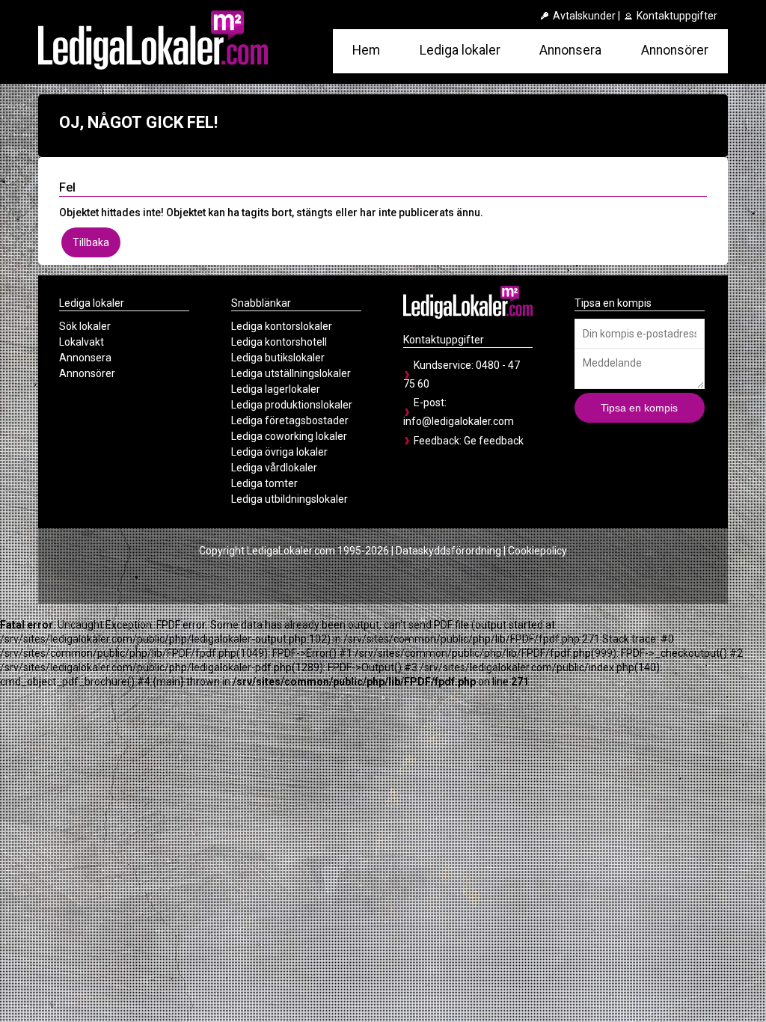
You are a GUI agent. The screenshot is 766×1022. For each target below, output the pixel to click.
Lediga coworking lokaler (289, 436)
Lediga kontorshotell (279, 342)
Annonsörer (674, 50)
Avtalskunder (583, 16)
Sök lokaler (85, 326)
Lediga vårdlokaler (274, 468)
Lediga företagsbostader (290, 420)
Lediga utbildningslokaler (289, 499)
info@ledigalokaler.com (458, 421)
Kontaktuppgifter (675, 16)
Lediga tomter (264, 483)
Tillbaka (91, 242)
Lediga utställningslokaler (291, 373)
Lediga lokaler (460, 50)
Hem (366, 50)
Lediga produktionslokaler (291, 405)
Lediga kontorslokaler (281, 326)
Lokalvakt (81, 342)
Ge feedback (494, 441)
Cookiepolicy (537, 551)
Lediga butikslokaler (278, 358)
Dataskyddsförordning (448, 551)
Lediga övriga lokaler (279, 452)
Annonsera (570, 50)
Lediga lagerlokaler (275, 389)
